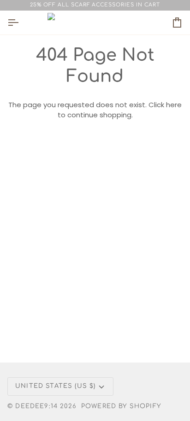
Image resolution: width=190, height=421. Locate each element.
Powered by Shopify (121, 406)
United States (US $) (55, 386)
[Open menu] (21, 23)
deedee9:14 (36, 406)
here (174, 105)
